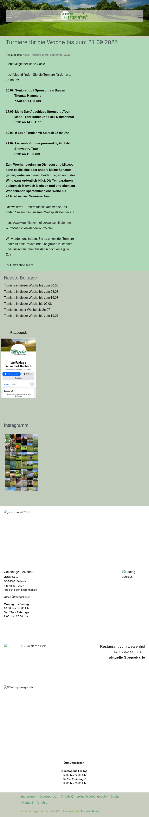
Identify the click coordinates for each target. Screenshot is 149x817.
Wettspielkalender (56, 212)
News (26, 54)
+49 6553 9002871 (129, 652)
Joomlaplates (89, 811)
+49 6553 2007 (14, 585)
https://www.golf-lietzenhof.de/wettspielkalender (38, 222)
